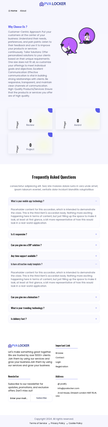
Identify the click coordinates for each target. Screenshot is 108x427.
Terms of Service (38, 423)
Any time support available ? (24, 256)
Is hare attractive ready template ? (26, 264)
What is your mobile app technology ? (27, 201)
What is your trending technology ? (27, 308)
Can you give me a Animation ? (25, 297)
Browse (59, 353)
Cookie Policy (75, 423)
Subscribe (41, 398)
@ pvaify (62, 383)
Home (13, 10)
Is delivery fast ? (19, 318)
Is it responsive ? (19, 234)
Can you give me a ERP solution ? (26, 245)
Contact (60, 357)
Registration (62, 366)
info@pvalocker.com (68, 388)
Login (58, 362)
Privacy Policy (58, 423)
